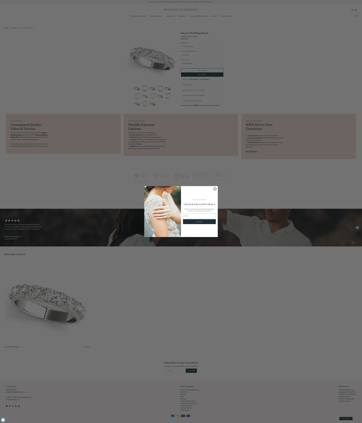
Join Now (199, 221)
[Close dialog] (215, 188)
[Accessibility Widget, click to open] (3, 420)
